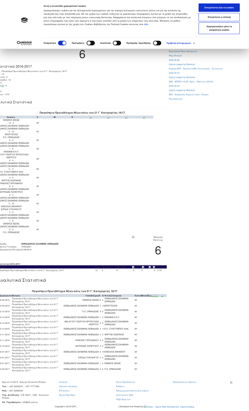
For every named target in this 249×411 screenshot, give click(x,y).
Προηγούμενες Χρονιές (185, 381)
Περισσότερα (175, 98)
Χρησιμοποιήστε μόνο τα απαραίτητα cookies (219, 28)
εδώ (146, 24)
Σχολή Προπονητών (125, 381)
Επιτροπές (64, 390)
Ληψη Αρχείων (123, 399)
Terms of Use (97, 406)
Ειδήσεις (120, 386)
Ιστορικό (63, 381)
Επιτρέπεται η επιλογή (219, 17)
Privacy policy (83, 406)
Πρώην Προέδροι (67, 394)
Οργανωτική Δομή (68, 386)
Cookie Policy (111, 406)
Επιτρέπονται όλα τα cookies (219, 7)
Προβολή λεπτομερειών (179, 43)
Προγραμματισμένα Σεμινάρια (132, 390)
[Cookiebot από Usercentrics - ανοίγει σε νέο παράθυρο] (24, 43)
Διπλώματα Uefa (124, 394)
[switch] (91, 43)
